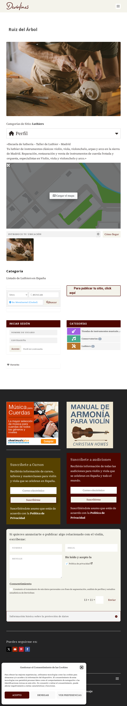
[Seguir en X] (8, 649)
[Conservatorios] (73, 338)
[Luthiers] (73, 346)
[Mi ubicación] (98, 234)
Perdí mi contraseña (33, 349)
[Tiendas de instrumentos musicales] (73, 331)
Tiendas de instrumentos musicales (101, 331)
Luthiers (38, 124)
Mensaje (87, 691)
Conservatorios (91, 338)
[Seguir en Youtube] (15, 649)
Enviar (112, 600)
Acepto (17, 695)
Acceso (15, 348)
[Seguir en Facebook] (27, 649)
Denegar (43, 695)
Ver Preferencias (70, 695)
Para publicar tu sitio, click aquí (90, 291)
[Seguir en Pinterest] (21, 649)
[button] (81, 667)
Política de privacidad (79, 563)
